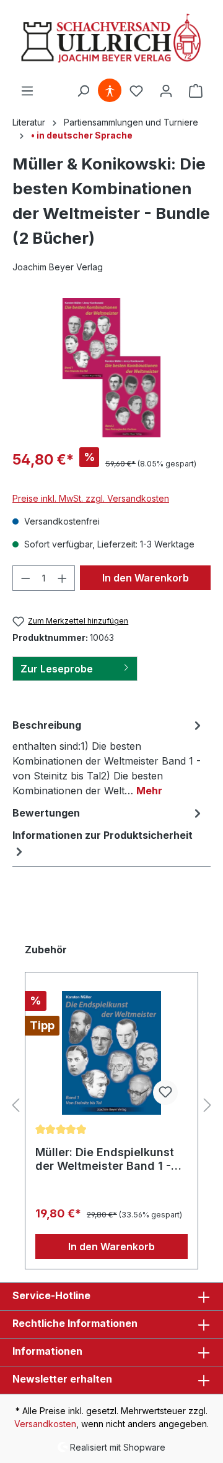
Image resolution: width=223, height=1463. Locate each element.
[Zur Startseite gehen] (111, 39)
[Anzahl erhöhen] (63, 578)
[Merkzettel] (136, 91)
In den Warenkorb (145, 578)
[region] (111, 367)
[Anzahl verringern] (25, 578)
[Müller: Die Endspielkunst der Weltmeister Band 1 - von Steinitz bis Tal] (111, 1053)
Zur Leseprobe (56, 669)
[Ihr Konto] (166, 91)
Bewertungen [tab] (46, 813)
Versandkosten (45, 1423)
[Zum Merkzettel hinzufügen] (165, 1092)
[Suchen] (83, 91)
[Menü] (27, 91)
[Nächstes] (207, 1106)
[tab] (108, 757)
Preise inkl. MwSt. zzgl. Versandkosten (90, 498)
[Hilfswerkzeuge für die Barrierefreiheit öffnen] (109, 91)
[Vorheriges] (15, 1106)
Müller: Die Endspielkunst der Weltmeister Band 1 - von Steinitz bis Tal (104, 1159)
